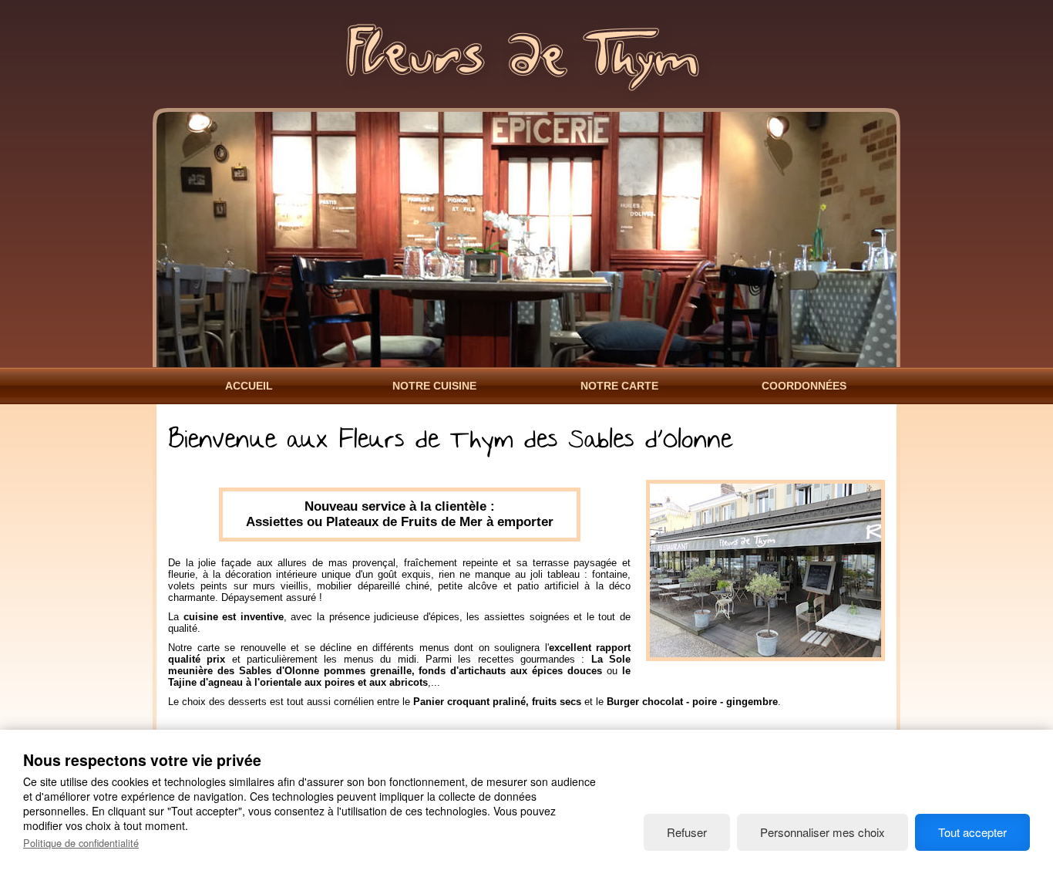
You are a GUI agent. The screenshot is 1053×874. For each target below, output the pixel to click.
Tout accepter (972, 832)
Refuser (687, 832)
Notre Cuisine (434, 386)
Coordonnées (804, 386)
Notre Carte (619, 386)
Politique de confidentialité (81, 842)
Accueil (249, 386)
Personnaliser (822, 832)
